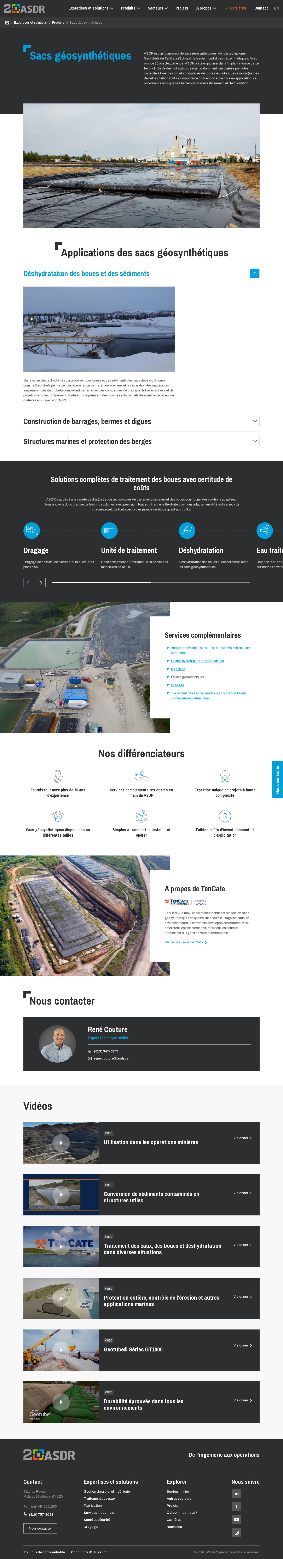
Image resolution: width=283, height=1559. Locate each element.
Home (7, 22)
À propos (204, 8)
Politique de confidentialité (44, 1552)
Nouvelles (174, 1527)
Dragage (91, 1527)
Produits (128, 8)
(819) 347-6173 (106, 1051)
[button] (41, 582)
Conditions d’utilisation (89, 1552)
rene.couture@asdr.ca (111, 1058)
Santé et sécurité (97, 1519)
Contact (261, 8)
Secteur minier (178, 1491)
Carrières (237, 8)
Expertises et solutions (89, 8)
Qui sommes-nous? (182, 1512)
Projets (182, 8)
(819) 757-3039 (41, 1514)
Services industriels (99, 1512)
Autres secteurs (179, 1498)
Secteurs (155, 8)
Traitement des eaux (99, 1498)
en (276, 8)
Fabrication (93, 1505)
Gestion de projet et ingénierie (107, 1491)
